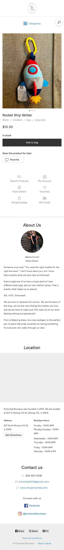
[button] (13, 160)
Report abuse (44, 543)
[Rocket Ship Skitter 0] (32, 70)
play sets (40, 119)
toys (28, 119)
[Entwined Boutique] (32, 8)
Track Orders (19, 191)
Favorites (45, 191)
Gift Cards (44, 202)
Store (5, 119)
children (17, 119)
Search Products (19, 180)
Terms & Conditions (32, 538)
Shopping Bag (19, 202)
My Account (44, 180)
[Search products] (59, 22)
